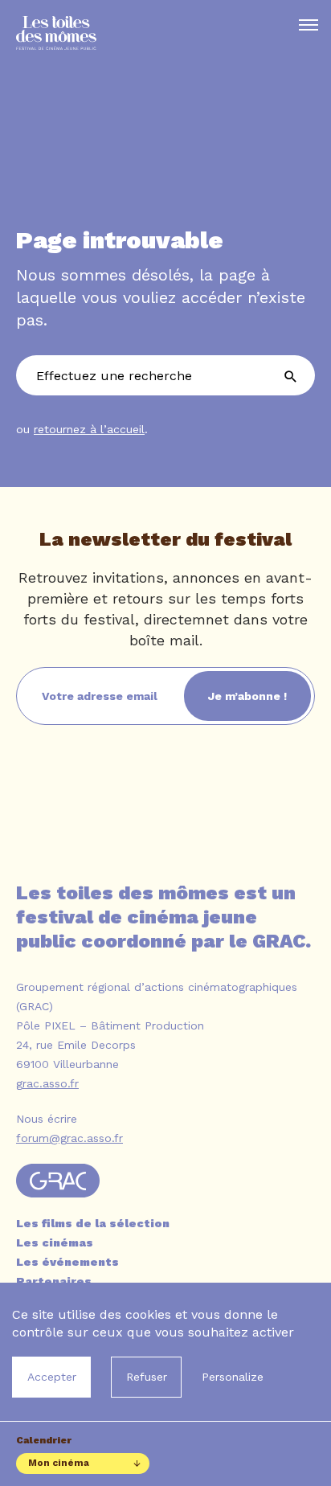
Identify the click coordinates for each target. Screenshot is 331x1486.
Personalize (233, 1376)
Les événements (67, 1261)
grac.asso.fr (47, 1083)
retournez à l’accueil (89, 429)
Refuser (146, 1376)
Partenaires (54, 1281)
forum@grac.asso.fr (69, 1138)
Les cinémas (54, 1242)
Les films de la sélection (93, 1223)
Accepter (51, 1376)
